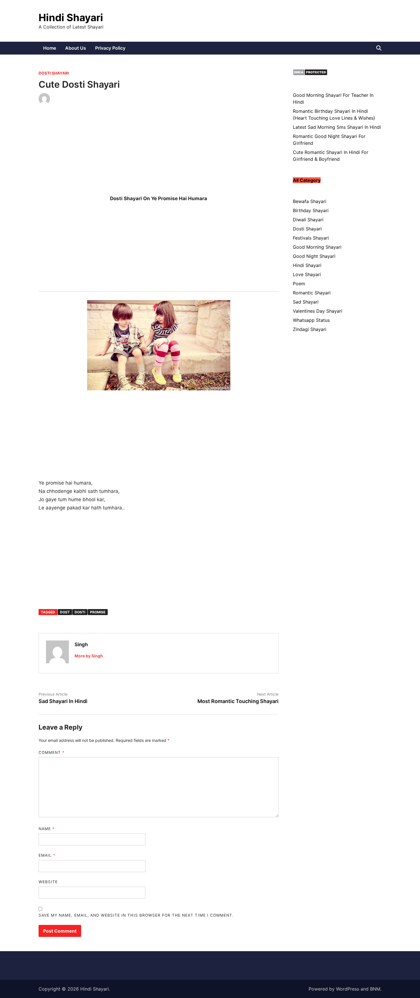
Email (47, 855)
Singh (81, 644)
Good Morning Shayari (317, 247)
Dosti (80, 612)
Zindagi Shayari (309, 329)
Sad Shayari (306, 302)
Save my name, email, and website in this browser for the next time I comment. (136, 915)
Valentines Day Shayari (317, 311)
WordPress (347, 989)
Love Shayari (307, 274)
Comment (52, 752)
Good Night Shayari (314, 256)
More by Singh (89, 655)
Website (48, 881)
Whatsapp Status (311, 320)
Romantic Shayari (312, 293)
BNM (375, 989)
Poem (299, 283)
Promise (97, 612)
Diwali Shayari (308, 219)
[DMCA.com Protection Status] (310, 74)
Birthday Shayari (311, 210)
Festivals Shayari (311, 238)
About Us (75, 48)
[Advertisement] (159, 154)
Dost (65, 612)
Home (49, 48)
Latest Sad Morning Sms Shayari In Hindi (337, 127)
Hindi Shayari (71, 17)
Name (47, 828)
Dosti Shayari (54, 73)
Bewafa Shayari (309, 201)
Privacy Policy (110, 48)
